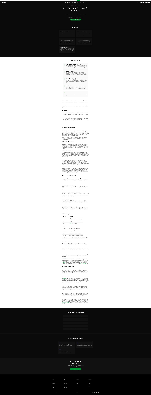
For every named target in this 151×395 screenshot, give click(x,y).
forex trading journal (83, 263)
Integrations (53, 382)
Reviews (75, 2)
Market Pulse (84, 2)
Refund (74, 392)
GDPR (77, 392)
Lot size (70, 223)
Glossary (65, 382)
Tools (81, 2)
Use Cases (77, 384)
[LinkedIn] (98, 392)
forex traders (65, 258)
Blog (64, 379)
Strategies (65, 383)
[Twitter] (92, 392)
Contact (53, 387)
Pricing (72, 2)
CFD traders (64, 262)
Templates (53, 383)
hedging (64, 278)
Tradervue (89, 382)
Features (53, 379)
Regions (77, 383)
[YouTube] (96, 392)
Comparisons (90, 379)
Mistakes (77, 379)
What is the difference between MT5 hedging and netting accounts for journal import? (74, 319)
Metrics (65, 384)
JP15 (79, 0)
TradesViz (89, 384)
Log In (138, 2)
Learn (77, 2)
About (65, 2)
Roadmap (68, 2)
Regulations (77, 382)
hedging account (67, 245)
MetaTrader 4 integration (65, 302)
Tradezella (89, 383)
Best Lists (65, 387)
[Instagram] (94, 392)
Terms (72, 392)
